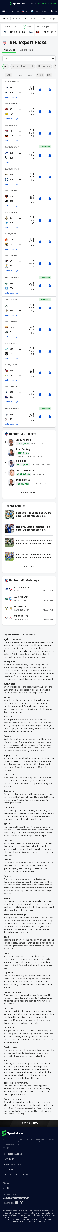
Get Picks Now (30, 1123)
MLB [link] (8, 11)
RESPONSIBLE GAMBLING (12, 1154)
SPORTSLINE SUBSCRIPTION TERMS (15, 1174)
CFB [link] (36, 11)
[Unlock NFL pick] (40, 90)
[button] (29, 516)
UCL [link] (46, 11)
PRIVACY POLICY (8, 1159)
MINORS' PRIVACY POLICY (12, 1164)
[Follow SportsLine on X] (21, 1203)
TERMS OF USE (8, 1169)
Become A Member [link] (47, 4)
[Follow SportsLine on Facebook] (16, 1203)
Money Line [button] (44, 66)
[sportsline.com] (18, 4)
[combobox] (4, 58)
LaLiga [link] (52, 18)
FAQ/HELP (6, 1183)
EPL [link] (55, 11)
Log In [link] (33, 4)
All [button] (5, 66)
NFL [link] (27, 11)
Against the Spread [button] (22, 66)
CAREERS (5, 1188)
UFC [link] (17, 11)
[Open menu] (4, 3)
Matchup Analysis (12, 97)
